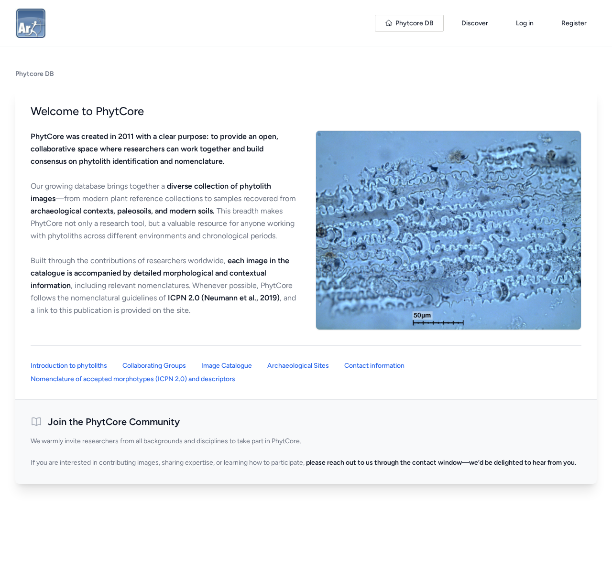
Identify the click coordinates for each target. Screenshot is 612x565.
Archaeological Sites (298, 366)
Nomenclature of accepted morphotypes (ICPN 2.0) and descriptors (133, 379)
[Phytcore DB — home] (30, 23)
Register (574, 23)
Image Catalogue (226, 366)
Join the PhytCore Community (114, 421)
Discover (474, 23)
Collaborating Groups (154, 366)
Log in (525, 23)
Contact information (374, 366)
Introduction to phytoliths (69, 366)
